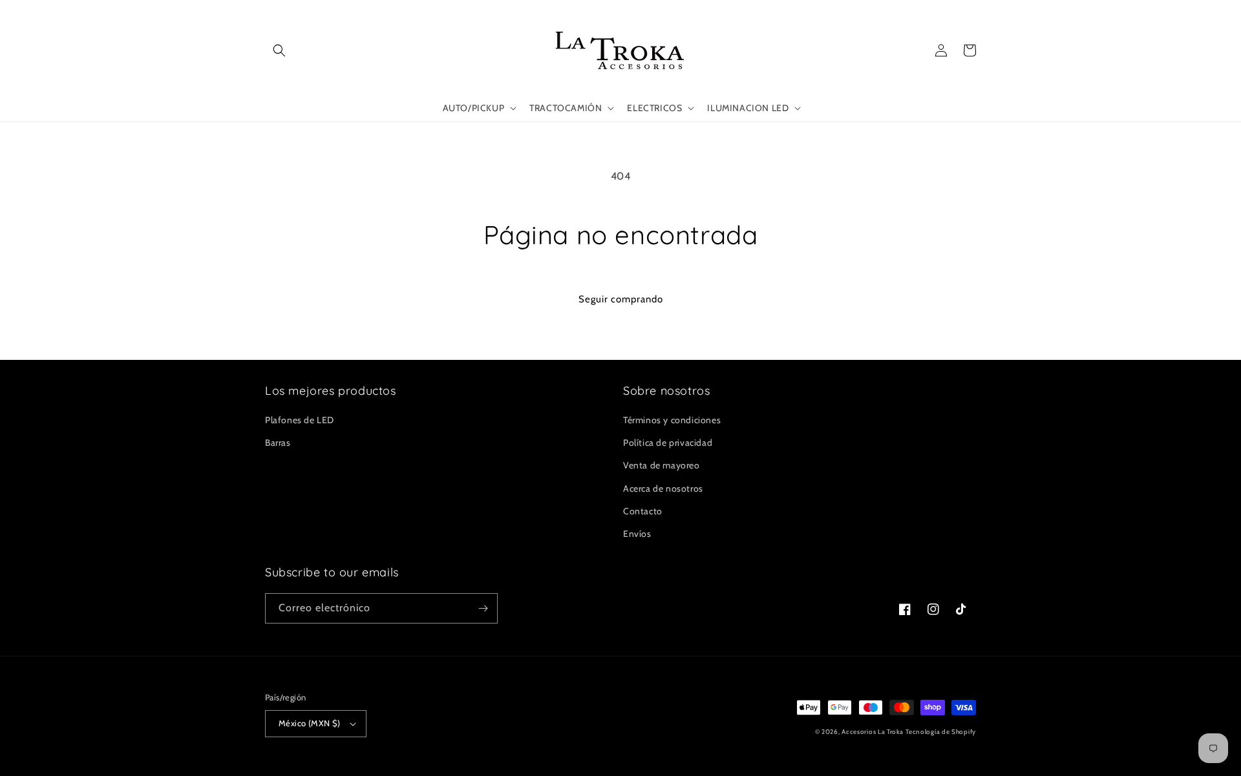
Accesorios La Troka (872, 732)
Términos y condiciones (672, 420)
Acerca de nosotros (663, 488)
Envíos (637, 534)
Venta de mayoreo (661, 465)
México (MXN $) (310, 723)
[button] (279, 50)
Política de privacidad (667, 442)
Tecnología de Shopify (941, 732)
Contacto (643, 511)
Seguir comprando (620, 299)
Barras (278, 442)
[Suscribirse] (483, 608)
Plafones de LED (299, 420)
